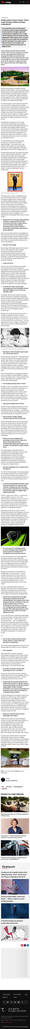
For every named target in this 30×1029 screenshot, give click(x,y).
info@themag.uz (8, 1022)
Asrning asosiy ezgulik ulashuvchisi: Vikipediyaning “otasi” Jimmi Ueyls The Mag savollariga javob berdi (14, 874)
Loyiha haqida (6, 994)
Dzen (25, 945)
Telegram (28, 945)
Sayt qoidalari (17, 994)
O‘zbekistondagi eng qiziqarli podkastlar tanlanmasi (12, 922)
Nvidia (5, 788)
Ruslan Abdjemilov (12, 780)
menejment (18, 786)
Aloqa (15, 997)
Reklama (5, 997)
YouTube (22, 945)
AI (3, 786)
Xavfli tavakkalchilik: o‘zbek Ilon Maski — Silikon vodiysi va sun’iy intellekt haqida (13, 899)
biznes (9, 786)
